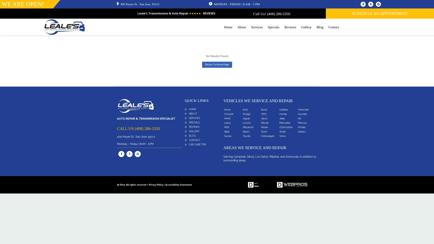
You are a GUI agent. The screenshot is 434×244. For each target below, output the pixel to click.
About (242, 27)
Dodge (246, 114)
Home (228, 27)
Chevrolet (303, 109)
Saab (227, 131)
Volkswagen (267, 136)
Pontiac (302, 127)
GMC (264, 114)
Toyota (246, 136)
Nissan (264, 127)
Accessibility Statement (178, 184)
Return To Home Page (217, 64)
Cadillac (283, 109)
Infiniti (227, 118)
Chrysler (229, 114)
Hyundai (302, 114)
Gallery (306, 27)
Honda (283, 114)
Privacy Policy (156, 184)
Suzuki (227, 136)
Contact (333, 27)
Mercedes (284, 122)
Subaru (301, 131)
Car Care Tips (197, 144)
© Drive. (121, 184)
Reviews (290, 27)
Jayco (264, 118)
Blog (320, 27)
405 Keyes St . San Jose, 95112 (140, 4)
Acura (227, 109)
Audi (245, 109)
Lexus (227, 122)
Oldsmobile (285, 127)
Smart (282, 131)
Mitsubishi (248, 127)
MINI (226, 127)
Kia (299, 118)
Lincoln (247, 122)
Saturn (246, 131)
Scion (264, 131)
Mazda (264, 122)
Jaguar (246, 118)
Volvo (282, 136)
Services (257, 27)
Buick (264, 109)
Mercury (302, 122)
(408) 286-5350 (278, 14)
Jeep (282, 118)
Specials (273, 27)
